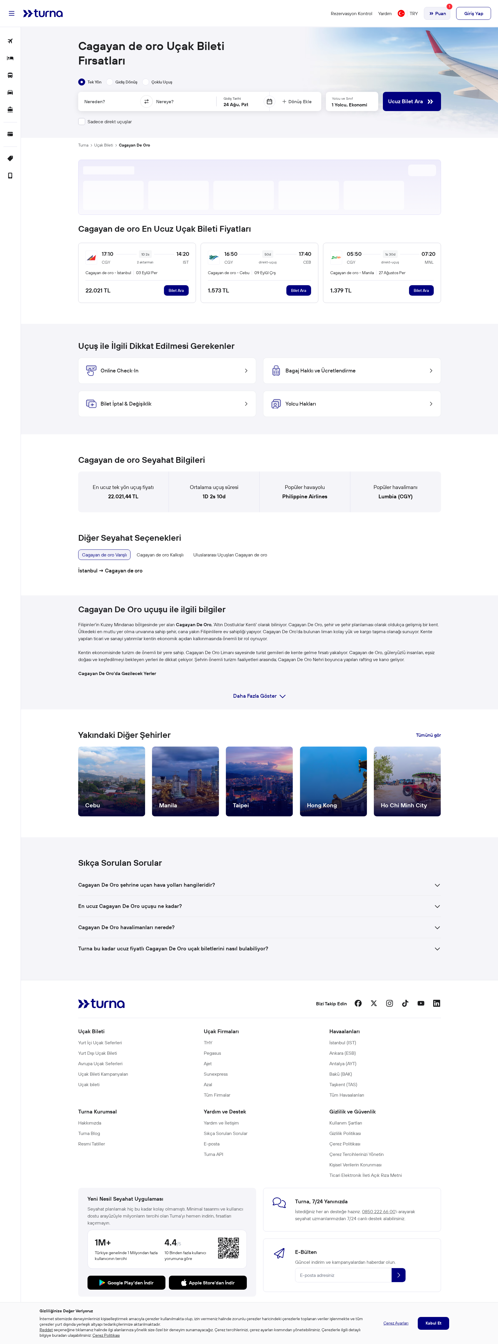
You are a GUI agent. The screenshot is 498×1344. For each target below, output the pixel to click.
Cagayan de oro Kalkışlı (160, 555)
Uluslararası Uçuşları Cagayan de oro (230, 555)
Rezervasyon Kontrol (351, 13)
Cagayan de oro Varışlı (104, 555)
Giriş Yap (473, 13)
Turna (83, 145)
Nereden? (94, 101)
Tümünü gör (428, 735)
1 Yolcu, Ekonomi (349, 105)
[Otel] (10, 58)
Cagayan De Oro (134, 145)
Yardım (385, 13)
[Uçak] (10, 41)
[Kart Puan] (10, 134)
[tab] (89, 81)
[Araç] (10, 92)
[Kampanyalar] (10, 158)
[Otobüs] (10, 75)
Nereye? (165, 101)
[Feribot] (10, 110)
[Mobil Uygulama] (10, 176)
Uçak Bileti (103, 145)
